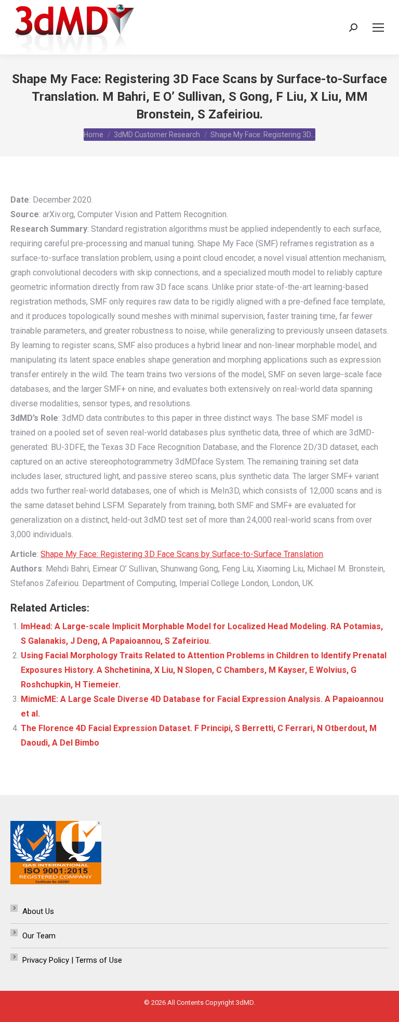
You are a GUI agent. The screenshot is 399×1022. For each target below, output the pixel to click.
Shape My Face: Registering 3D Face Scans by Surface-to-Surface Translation (182, 554)
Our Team (39, 935)
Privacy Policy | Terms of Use (72, 960)
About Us (38, 911)
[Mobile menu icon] (378, 27)
